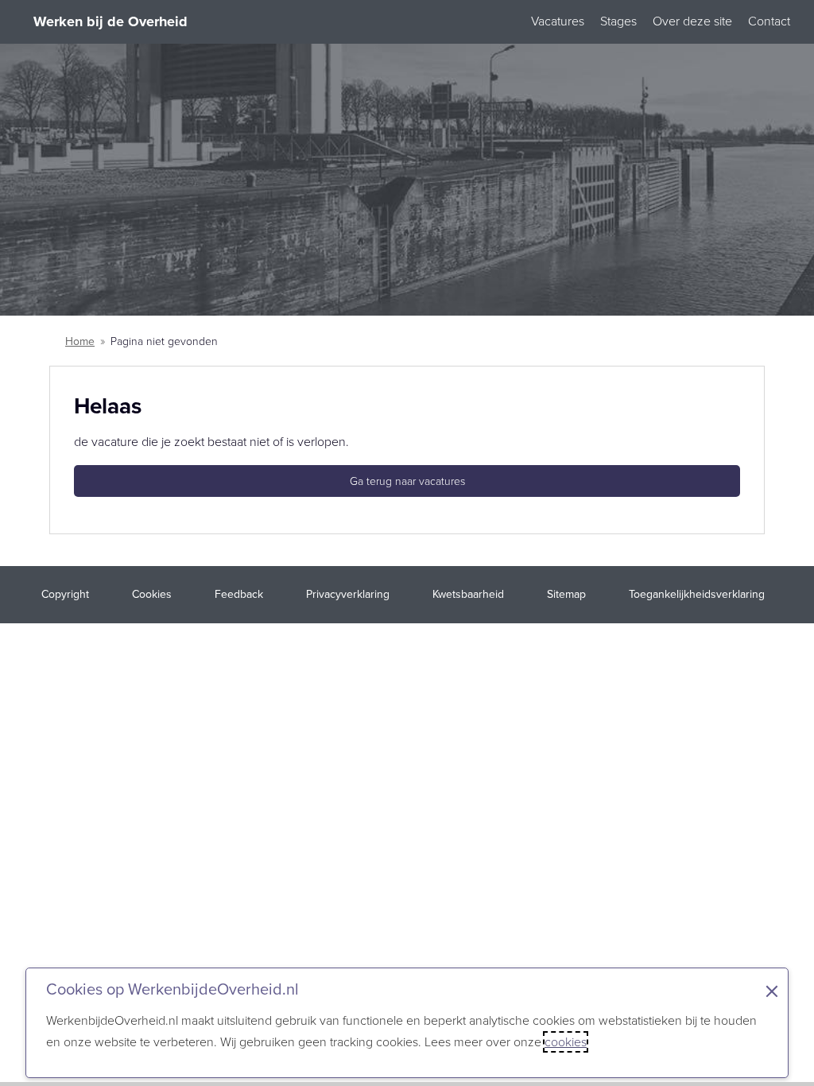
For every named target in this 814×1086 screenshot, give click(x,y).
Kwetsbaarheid (468, 594)
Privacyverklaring (348, 594)
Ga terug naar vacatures (407, 481)
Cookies (152, 594)
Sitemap (566, 594)
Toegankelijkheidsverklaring (697, 594)
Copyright (65, 594)
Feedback (239, 594)
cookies (566, 1042)
